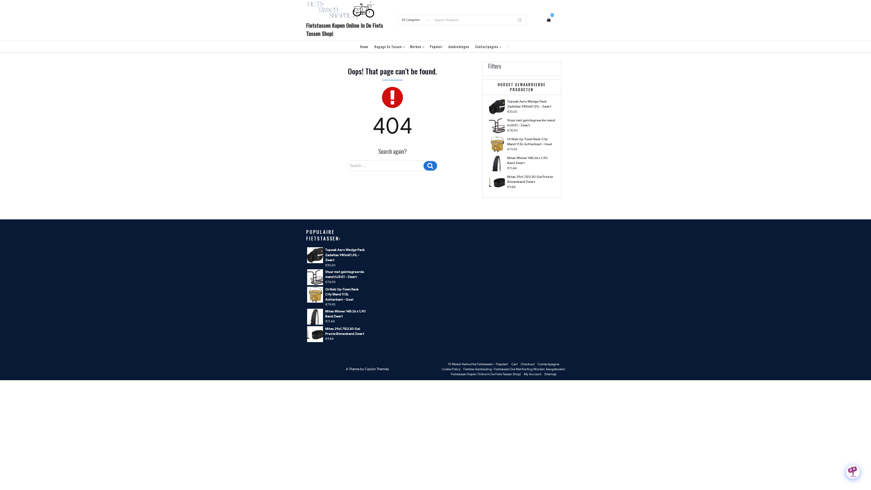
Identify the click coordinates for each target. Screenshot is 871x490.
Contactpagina (486, 46)
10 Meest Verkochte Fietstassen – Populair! (478, 364)
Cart (514, 364)
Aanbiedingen (458, 46)
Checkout (528, 364)
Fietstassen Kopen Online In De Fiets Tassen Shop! (486, 374)
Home (364, 46)
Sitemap (550, 374)
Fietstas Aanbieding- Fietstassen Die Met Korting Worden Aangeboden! (514, 369)
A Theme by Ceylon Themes (367, 369)
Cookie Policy (451, 369)
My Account (532, 374)
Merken (415, 46)
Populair (436, 46)
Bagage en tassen (388, 46)
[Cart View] (548, 20)
